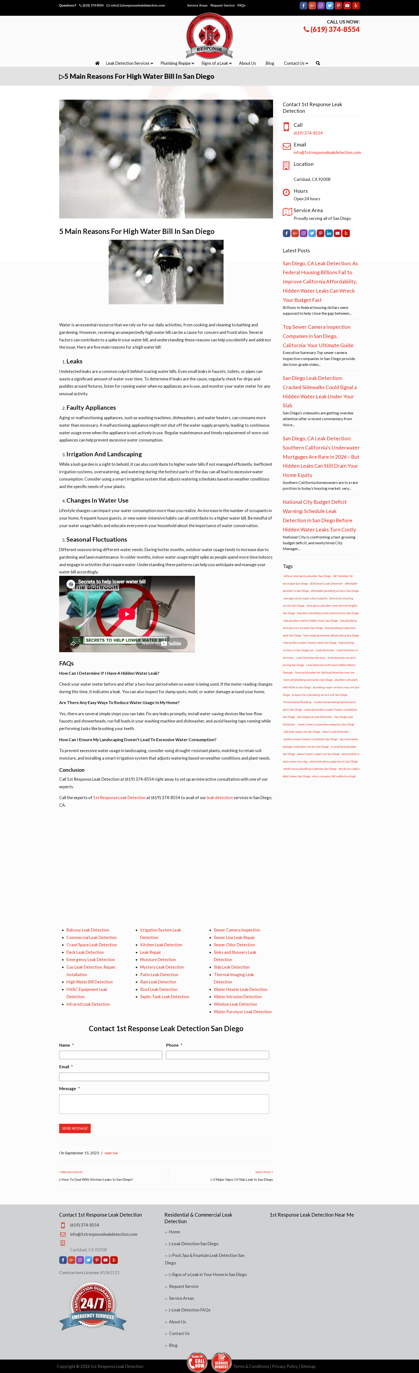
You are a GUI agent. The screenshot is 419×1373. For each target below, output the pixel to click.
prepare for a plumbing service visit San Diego (319, 694)
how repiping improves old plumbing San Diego (331, 635)
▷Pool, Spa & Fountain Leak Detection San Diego (204, 1259)
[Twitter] (330, 8)
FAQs (241, 5)
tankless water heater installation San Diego (310, 739)
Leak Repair (150, 952)
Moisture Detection (158, 959)
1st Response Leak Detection (119, 797)
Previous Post (71, 1172)
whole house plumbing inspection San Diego (309, 768)
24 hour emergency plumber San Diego (307, 576)
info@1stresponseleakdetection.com (138, 5)
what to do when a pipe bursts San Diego (334, 761)
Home (174, 1231)
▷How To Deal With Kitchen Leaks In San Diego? (96, 1179)
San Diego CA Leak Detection (314, 716)
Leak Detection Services (311, 657)
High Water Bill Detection (89, 981)
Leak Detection (325, 650)
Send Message (75, 1128)
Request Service (222, 5)
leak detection (220, 797)
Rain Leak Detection (158, 981)
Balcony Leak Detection (87, 929)
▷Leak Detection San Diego (193, 1243)
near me (111, 1152)
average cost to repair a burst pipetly (305, 598)
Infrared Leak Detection (88, 1004)
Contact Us (179, 1333)
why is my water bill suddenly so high (334, 776)
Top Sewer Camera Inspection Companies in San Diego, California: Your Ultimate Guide (318, 336)
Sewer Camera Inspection (237, 929)
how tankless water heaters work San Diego (309, 642)
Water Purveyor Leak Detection (243, 1011)
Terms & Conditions (251, 1366)
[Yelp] (356, 8)
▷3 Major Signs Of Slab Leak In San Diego (242, 1179)
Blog (173, 1345)
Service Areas (197, 5)
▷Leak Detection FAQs (189, 1309)
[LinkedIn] (329, 235)
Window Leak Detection (235, 1004)
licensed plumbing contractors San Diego (307, 679)
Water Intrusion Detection (238, 996)
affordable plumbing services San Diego (335, 590)
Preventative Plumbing (297, 702)
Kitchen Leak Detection (161, 944)
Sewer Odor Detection (234, 944)
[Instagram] (321, 8)
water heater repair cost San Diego (318, 753)
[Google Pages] (312, 8)
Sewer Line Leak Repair (234, 937)
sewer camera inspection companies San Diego (326, 724)
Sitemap (308, 1366)
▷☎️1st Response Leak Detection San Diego (209, 36)
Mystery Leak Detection (162, 967)
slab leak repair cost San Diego (301, 731)
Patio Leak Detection (159, 974)
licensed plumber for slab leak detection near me (325, 672)
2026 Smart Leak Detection (326, 583)
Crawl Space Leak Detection (91, 944)
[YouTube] (347, 8)
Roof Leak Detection (158, 989)
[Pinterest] (338, 8)
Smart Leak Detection (335, 731)
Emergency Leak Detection (90, 959)
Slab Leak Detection (232, 967)
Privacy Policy (285, 1366)
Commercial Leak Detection (91, 937)
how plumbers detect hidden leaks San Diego (310, 620)
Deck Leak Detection (85, 952)
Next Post (264, 1172)
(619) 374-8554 (93, 5)
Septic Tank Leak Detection (164, 996)
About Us (177, 1321)
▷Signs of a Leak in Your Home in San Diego (208, 1274)
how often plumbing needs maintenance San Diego (328, 613)
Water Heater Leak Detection (240, 989)
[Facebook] (303, 8)
